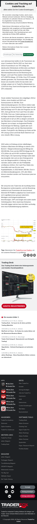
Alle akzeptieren (28, 54)
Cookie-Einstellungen (26, 41)
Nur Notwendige (18, 54)
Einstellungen (8, 54)
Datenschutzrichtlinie (8, 49)
